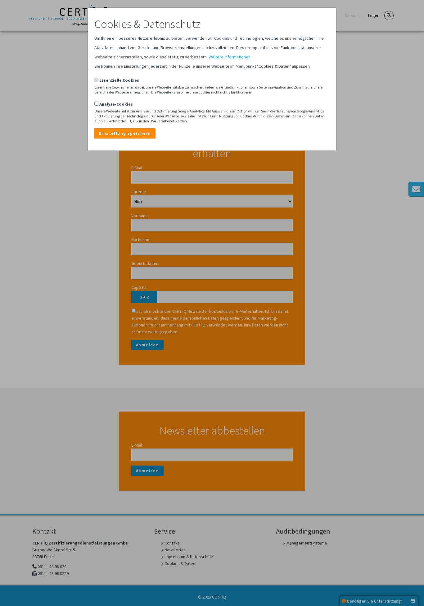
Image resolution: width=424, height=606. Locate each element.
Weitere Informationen (229, 57)
